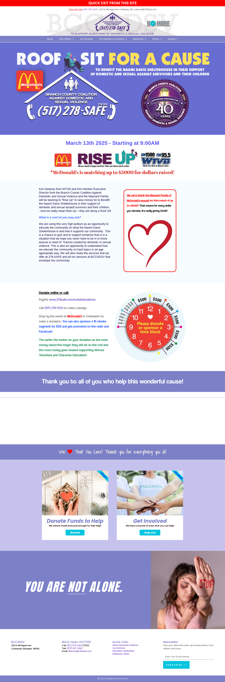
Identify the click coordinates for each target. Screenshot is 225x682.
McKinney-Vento (121, 653)
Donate (172, 38)
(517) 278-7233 (54, 308)
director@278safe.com (79, 651)
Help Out (150, 532)
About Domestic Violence (125, 645)
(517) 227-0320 (75, 648)
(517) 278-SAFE (90, 9)
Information (65, 38)
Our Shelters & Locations (111, 38)
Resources (138, 38)
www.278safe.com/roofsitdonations (72, 299)
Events (155, 38)
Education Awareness (123, 650)
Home (50, 38)
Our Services (86, 38)
